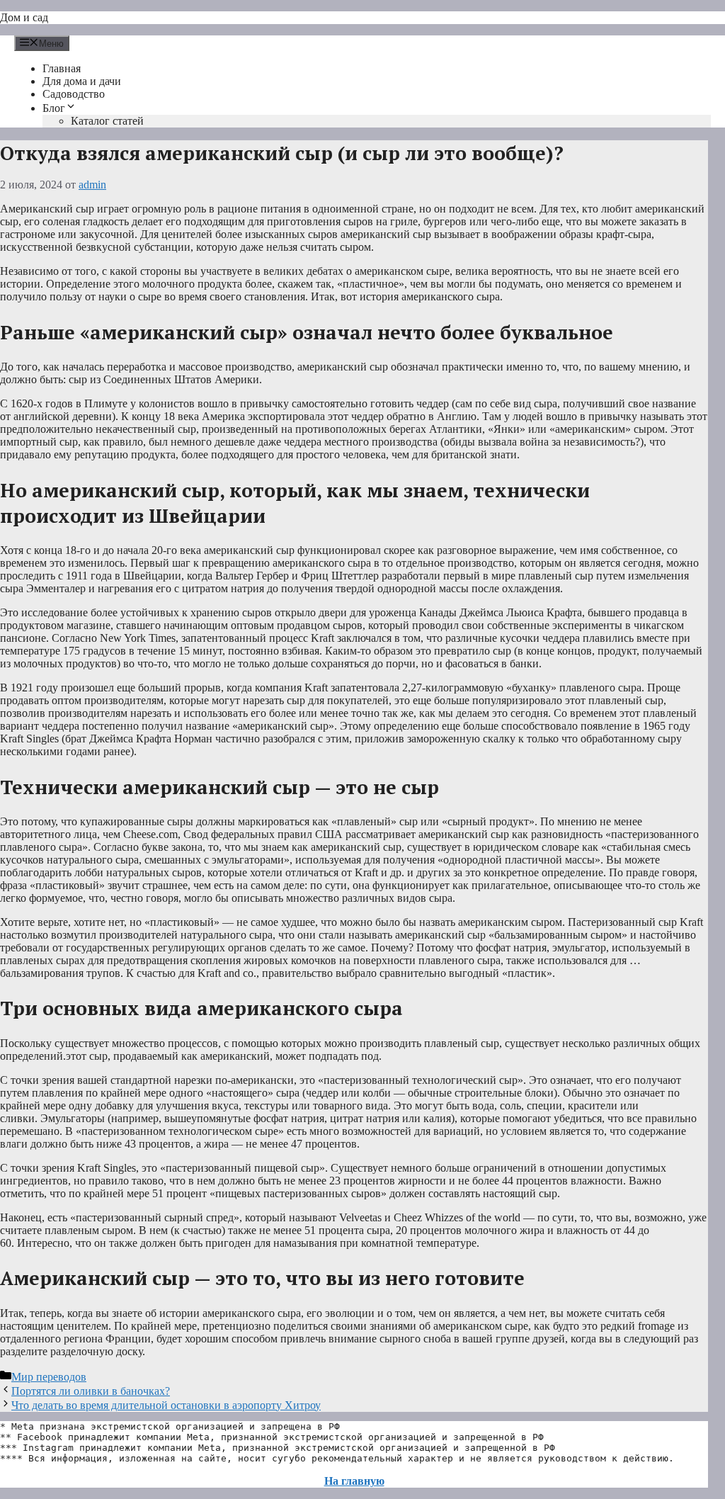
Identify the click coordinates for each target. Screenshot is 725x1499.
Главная (61, 68)
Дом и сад (24, 17)
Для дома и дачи (81, 81)
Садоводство (73, 94)
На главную (354, 1481)
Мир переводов (48, 1377)
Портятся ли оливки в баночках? (90, 1391)
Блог (53, 108)
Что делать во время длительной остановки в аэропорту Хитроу (166, 1405)
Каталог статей (107, 121)
